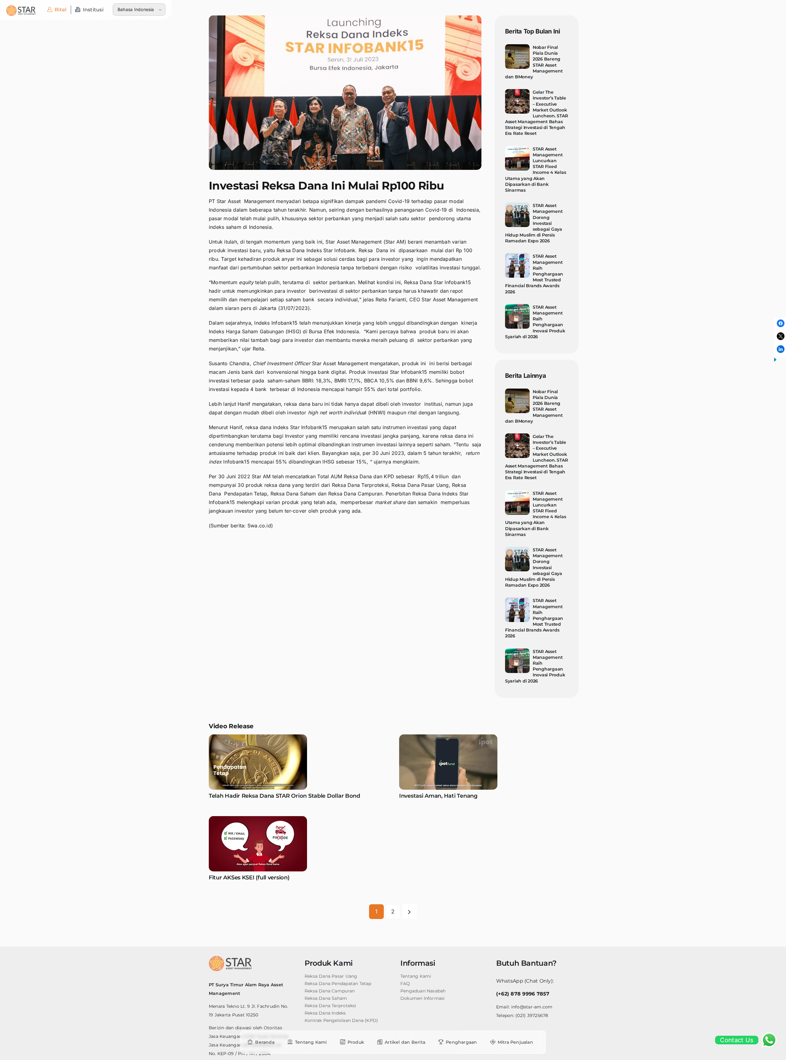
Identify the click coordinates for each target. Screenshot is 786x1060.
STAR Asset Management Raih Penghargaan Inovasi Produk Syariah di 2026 (535, 321)
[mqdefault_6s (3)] (448, 737)
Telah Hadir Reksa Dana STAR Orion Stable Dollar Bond (284, 795)
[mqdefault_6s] (258, 737)
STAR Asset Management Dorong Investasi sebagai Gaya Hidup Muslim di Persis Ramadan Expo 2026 (534, 223)
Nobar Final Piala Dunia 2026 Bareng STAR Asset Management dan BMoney (534, 62)
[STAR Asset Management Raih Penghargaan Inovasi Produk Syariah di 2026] (517, 316)
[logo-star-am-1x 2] (21, 8)
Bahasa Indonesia (136, 9)
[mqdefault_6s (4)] (258, 819)
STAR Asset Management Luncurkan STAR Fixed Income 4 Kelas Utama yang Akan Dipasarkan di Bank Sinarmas (535, 169)
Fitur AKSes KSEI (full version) (249, 877)
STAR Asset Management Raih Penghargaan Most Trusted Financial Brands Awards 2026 (534, 273)
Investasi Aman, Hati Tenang (438, 795)
